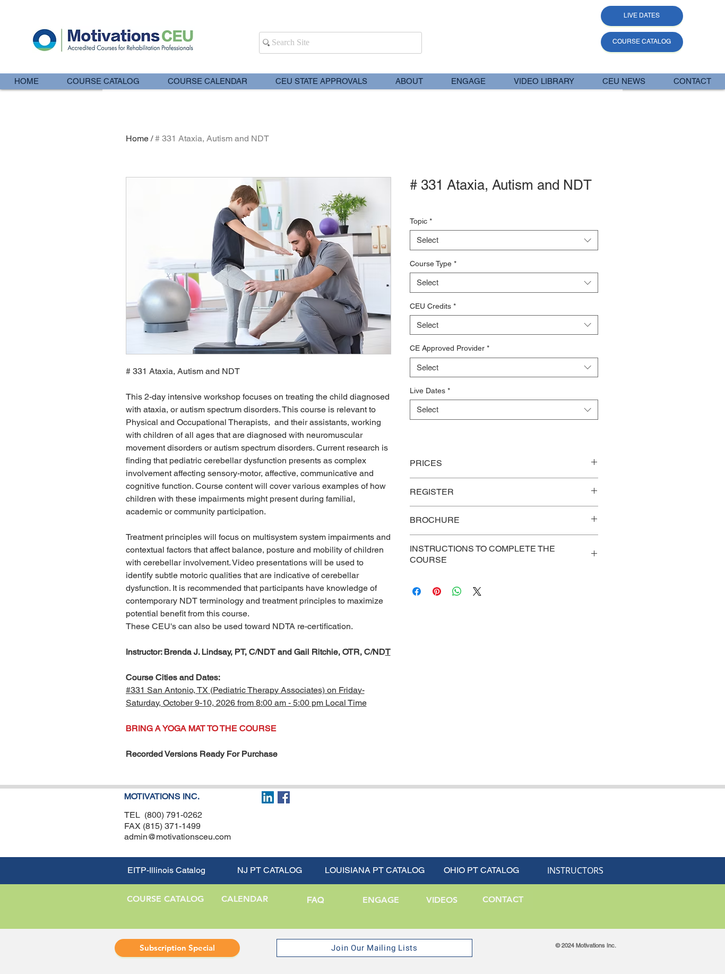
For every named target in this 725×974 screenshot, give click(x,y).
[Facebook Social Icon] (284, 797)
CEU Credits (433, 306)
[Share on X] (477, 591)
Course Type (433, 263)
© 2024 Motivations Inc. (586, 945)
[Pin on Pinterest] (436, 591)
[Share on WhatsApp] (457, 591)
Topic (421, 221)
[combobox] (504, 240)
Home (137, 138)
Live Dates (430, 390)
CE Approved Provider (449, 348)
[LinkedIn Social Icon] (268, 797)
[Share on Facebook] (416, 591)
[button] (409, 81)
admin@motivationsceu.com (177, 837)
